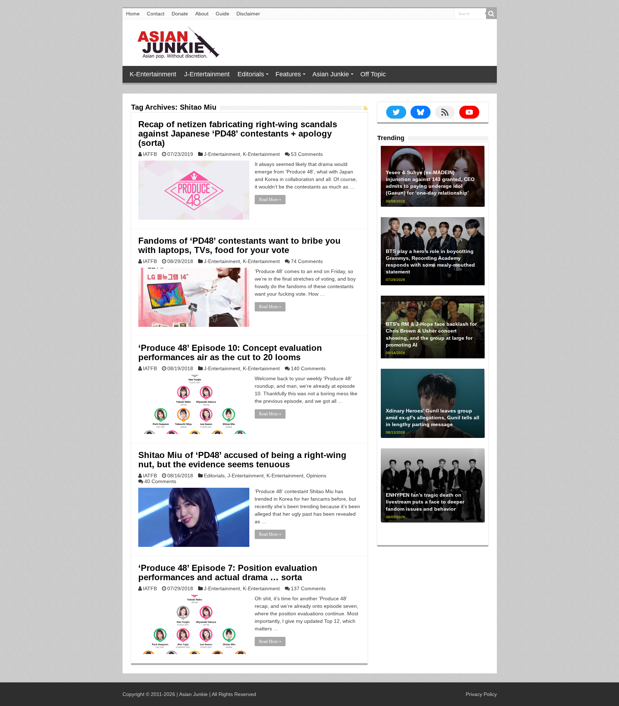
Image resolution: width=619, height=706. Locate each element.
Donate (180, 13)
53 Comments (307, 154)
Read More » (270, 199)
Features (288, 74)
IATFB (150, 154)
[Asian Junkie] (174, 41)
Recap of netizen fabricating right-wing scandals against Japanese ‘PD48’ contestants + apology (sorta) (237, 133)
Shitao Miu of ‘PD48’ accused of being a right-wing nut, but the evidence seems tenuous (242, 459)
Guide (222, 13)
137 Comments (308, 588)
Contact (155, 13)
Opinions (316, 475)
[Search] (491, 13)
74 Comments (307, 261)
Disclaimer (248, 13)
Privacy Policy (481, 694)
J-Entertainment (207, 74)
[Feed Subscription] (366, 108)
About (201, 13)
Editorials (250, 74)
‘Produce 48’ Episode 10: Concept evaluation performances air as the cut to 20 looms (230, 352)
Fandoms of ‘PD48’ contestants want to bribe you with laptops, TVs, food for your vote (239, 245)
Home (133, 13)
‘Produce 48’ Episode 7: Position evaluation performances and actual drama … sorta (227, 572)
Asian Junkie (330, 74)
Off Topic (373, 74)
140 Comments (308, 368)
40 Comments (160, 481)
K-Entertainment (153, 74)
